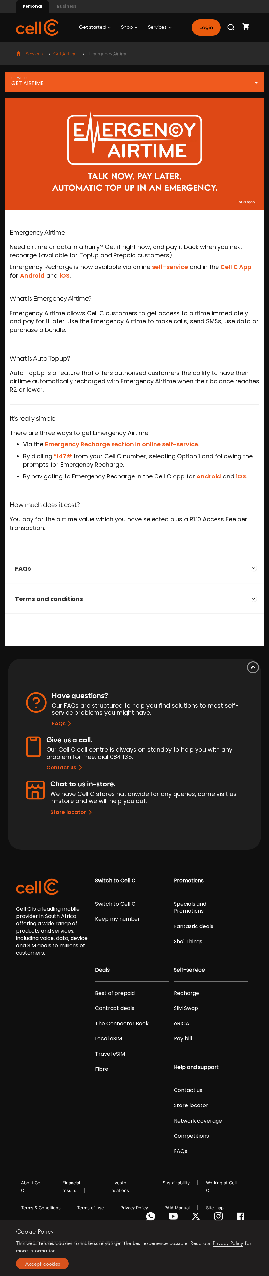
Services (158, 27)
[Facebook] (242, 1218)
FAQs (23, 569)
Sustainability (176, 1182)
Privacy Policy (134, 1207)
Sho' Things (188, 941)
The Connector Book (122, 1023)
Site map (215, 1207)
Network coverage (198, 1120)
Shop (127, 27)
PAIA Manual (177, 1207)
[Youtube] (174, 1218)
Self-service (189, 970)
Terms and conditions (49, 599)
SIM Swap (186, 1008)
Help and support (196, 1067)
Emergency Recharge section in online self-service (121, 444)
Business (66, 6)
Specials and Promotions (190, 907)
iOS (64, 275)
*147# (63, 456)
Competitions (191, 1136)
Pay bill (183, 1038)
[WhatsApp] (151, 1218)
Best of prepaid (115, 993)
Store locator (68, 812)
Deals (102, 970)
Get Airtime (65, 54)
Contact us (61, 767)
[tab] (134, 569)
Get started (93, 27)
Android (32, 275)
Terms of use (90, 1207)
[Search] (231, 27)
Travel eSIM (110, 1054)
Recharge (186, 993)
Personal (32, 6)
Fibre (101, 1069)
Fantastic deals (193, 926)
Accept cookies (42, 1263)
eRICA (181, 1023)
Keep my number (117, 919)
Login (206, 27)
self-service (170, 267)
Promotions (189, 880)
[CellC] (37, 27)
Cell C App (235, 267)
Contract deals (114, 1008)
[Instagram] (219, 1218)
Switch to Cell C (115, 880)
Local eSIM (108, 1038)
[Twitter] (197, 1218)
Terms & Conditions (41, 1207)
